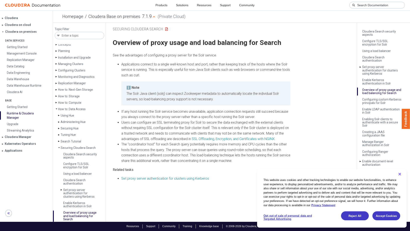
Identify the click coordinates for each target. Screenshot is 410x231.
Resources (204, 5)
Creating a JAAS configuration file (373, 133)
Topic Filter (62, 29)
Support (225, 5)
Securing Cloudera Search (78, 148)
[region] (332, 198)
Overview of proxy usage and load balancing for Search (80, 216)
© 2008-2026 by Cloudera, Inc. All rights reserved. (255, 226)
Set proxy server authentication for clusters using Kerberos (79, 193)
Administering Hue (73, 122)
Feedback (406, 119)
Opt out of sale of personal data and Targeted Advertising (288, 217)
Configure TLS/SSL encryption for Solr (76, 165)
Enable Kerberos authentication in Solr (77, 204)
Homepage (72, 16)
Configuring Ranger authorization (375, 153)
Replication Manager (72, 83)
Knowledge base (209, 226)
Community (247, 5)
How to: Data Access (72, 109)
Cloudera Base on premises (114, 16)
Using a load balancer (77, 173)
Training (187, 226)
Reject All (354, 216)
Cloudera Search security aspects (80, 156)
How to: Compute (69, 102)
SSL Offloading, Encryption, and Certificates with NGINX (233, 139)
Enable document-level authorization (377, 163)
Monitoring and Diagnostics (76, 76)
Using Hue (67, 115)
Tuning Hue (68, 134)
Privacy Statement (323, 205)
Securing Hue (70, 128)
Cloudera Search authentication (74, 181)
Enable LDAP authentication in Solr (381, 111)
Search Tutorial (71, 141)
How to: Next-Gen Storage (75, 89)
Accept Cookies (386, 216)
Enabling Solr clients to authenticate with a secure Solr (380, 122)
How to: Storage (69, 96)
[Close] (399, 174)
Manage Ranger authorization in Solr (375, 143)
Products (161, 5)
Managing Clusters (70, 64)
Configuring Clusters (71, 70)
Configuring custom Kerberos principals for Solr (381, 101)
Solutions (182, 5)
